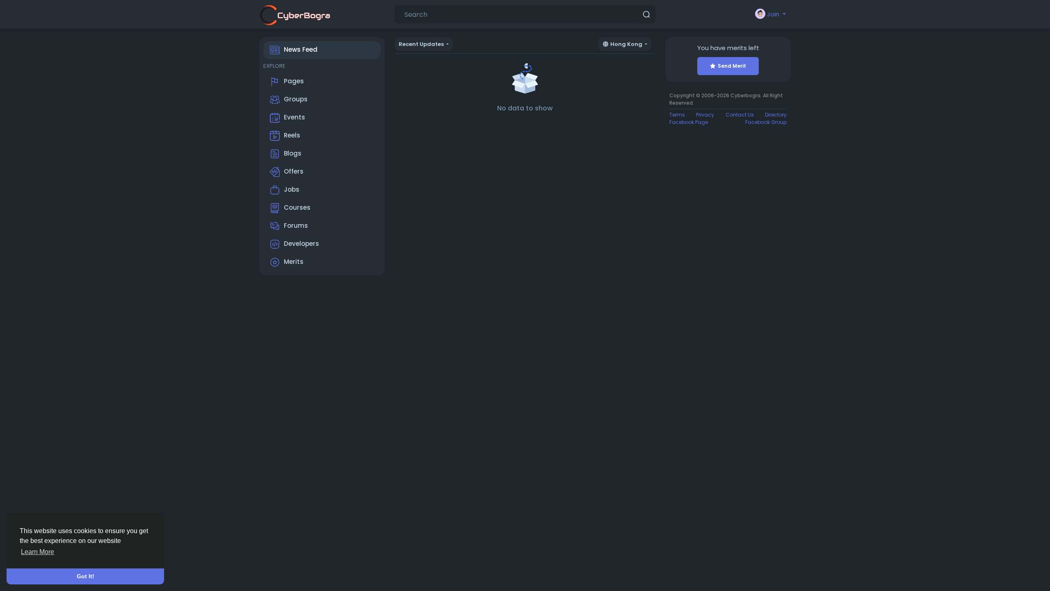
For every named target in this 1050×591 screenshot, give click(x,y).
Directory (776, 114)
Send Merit (732, 65)
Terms (677, 114)
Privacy (705, 114)
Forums (296, 225)
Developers (301, 243)
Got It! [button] (85, 576)
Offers (294, 171)
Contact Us (740, 114)
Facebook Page (688, 122)
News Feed (300, 49)
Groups (296, 99)
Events (294, 117)
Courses (297, 207)
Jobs (291, 189)
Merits (294, 261)
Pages (294, 81)
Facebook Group (766, 122)
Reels (292, 135)
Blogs (292, 153)
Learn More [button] (37, 551)
